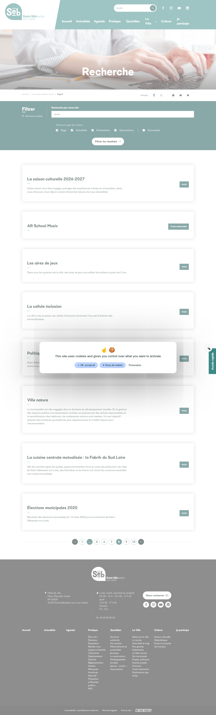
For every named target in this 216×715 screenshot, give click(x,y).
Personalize (135, 365)
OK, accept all (87, 365)
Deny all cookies (114, 365)
